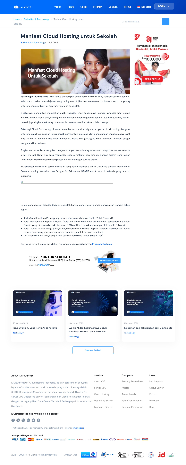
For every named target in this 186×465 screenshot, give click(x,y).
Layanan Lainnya (103, 407)
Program (97, 6)
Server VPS (100, 387)
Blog (151, 407)
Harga (70, 6)
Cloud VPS (99, 381)
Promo (127, 6)
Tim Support (78, 428)
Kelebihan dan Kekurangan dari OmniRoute (148, 327)
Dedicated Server (103, 400)
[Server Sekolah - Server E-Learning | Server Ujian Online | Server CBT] (75, 261)
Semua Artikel (93, 350)
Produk (57, 6)
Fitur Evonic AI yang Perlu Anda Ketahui (35, 327)
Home (17, 19)
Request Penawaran (132, 407)
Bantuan (113, 6)
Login (161, 6)
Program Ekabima (102, 244)
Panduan (154, 400)
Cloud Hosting (101, 394)
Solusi (83, 6)
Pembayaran (156, 381)
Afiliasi (125, 387)
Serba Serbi (30, 19)
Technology (43, 19)
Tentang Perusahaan (132, 381)
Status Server (156, 387)
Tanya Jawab (129, 394)
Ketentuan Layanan (132, 400)
